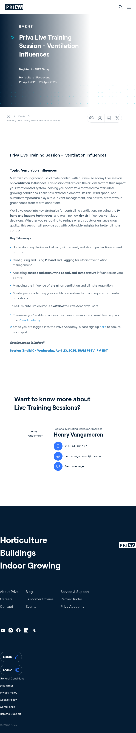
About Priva (9, 592)
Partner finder (71, 599)
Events (31, 606)
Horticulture (23, 540)
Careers (6, 599)
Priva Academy (29, 320)
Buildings (18, 553)
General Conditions (12, 678)
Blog (29, 592)
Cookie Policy (8, 699)
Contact (6, 606)
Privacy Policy (8, 692)
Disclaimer (6, 685)
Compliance (7, 706)
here (103, 327)
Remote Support (10, 713)
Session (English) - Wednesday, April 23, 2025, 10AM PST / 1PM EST (59, 350)
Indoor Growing (30, 565)
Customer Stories (39, 599)
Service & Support (75, 592)
